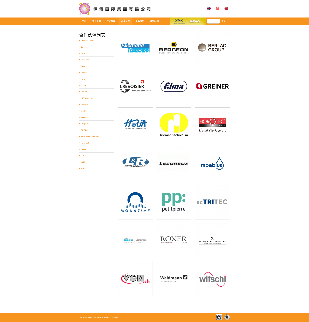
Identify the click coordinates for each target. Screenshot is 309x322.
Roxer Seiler (85, 143)
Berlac (83, 53)
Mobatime (84, 117)
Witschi (83, 168)
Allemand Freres (87, 41)
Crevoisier (85, 60)
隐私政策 (115, 317)
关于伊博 (96, 21)
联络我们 (154, 21)
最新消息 (140, 21)
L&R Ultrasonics (87, 98)
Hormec (84, 85)
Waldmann (85, 162)
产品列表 (111, 21)
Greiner (84, 73)
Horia (83, 79)
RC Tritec (84, 130)
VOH (82, 156)
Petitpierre (85, 124)
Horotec (84, 92)
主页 (84, 21)
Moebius (84, 111)
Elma (83, 66)
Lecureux (84, 104)
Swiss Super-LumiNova (90, 136)
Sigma (83, 149)
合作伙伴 (125, 21)
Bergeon (84, 47)
